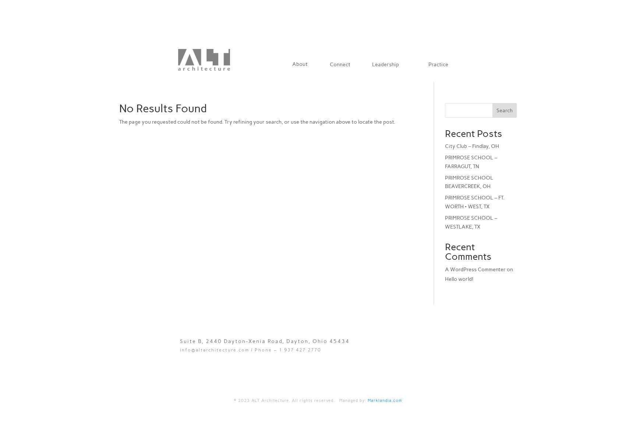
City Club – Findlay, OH (472, 146)
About (300, 64)
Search (505, 110)
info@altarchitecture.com (214, 350)
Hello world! (459, 279)
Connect (340, 65)
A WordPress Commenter (475, 269)
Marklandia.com (385, 400)
